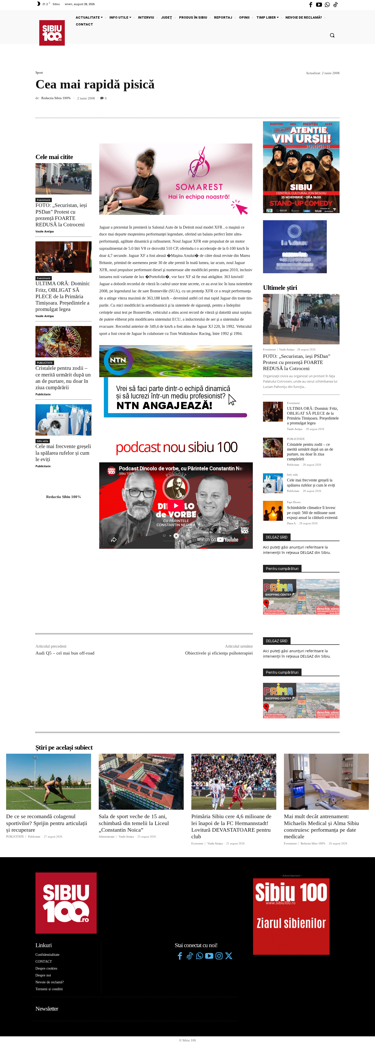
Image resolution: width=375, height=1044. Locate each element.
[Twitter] (228, 956)
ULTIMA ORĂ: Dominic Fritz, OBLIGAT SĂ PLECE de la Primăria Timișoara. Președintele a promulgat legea (62, 296)
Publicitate (43, 394)
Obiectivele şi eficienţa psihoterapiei (219, 653)
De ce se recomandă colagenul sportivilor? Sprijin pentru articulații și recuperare (46, 823)
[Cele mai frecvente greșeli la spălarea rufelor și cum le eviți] (63, 420)
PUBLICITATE (45, 362)
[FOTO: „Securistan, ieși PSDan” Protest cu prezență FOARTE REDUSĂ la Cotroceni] (63, 178)
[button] (332, 35)
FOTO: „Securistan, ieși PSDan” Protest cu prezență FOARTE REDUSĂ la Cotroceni (61, 215)
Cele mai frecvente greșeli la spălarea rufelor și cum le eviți (63, 452)
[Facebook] (311, 5)
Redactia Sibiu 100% (56, 98)
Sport (39, 72)
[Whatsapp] (327, 5)
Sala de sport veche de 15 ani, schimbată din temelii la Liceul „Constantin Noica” (134, 823)
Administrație (107, 836)
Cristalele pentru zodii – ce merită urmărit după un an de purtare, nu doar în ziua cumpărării (63, 377)
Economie (197, 843)
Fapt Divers (294, 502)
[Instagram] (219, 956)
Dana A (291, 523)
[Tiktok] (335, 5)
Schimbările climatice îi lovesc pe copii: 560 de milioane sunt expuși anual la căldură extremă (312, 512)
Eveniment (43, 200)
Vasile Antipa (44, 231)
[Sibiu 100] (52, 33)
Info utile (42, 441)
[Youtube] (319, 5)
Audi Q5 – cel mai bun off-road (64, 653)
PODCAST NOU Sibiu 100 (176, 447)
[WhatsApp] (334, 106)
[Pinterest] (323, 106)
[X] (311, 106)
